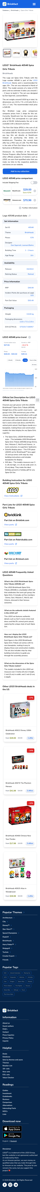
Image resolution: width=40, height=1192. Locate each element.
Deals (5, 1054)
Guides (5, 1090)
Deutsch (13, 1141)
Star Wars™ (7, 929)
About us (6, 1023)
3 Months (18, 360)
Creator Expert (8, 956)
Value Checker (8, 1077)
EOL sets (6, 1074)
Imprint (5, 1041)
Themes (6, 1063)
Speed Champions (10, 933)
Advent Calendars (15, 973)
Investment (7, 1093)
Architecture (7, 918)
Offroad (16, 990)
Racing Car (27, 973)
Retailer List (7, 1066)
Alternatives (7, 1105)
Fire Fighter (19, 986)
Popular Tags (10, 967)
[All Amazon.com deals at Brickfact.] (7, 200)
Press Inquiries (8, 1035)
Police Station (8, 986)
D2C (5, 973)
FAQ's (5, 1029)
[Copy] (29, 216)
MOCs (5, 1111)
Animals (30, 977)
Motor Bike (7, 990)
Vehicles (21, 977)
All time (34, 365)
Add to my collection (20, 171)
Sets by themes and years (13, 1060)
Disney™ (6, 925)
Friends (5, 960)
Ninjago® (6, 948)
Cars (5, 981)
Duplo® (6, 937)
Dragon (12, 981)
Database (6, 1057)
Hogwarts (13, 977)
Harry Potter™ (8, 944)
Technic (6, 952)
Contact (6, 1032)
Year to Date (33, 360)
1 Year (25, 360)
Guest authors (8, 1026)
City (4, 922)
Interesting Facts (9, 1108)
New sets (6, 1071)
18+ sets (6, 1069)
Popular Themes (12, 912)
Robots (30, 981)
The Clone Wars (8, 994)
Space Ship (21, 981)
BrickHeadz (29, 232)
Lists (4, 1114)
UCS (5, 977)
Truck (23, 990)
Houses (28, 986)
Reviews (6, 1099)
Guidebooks (7, 1096)
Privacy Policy (8, 1038)
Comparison (7, 1102)
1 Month (10, 360)
